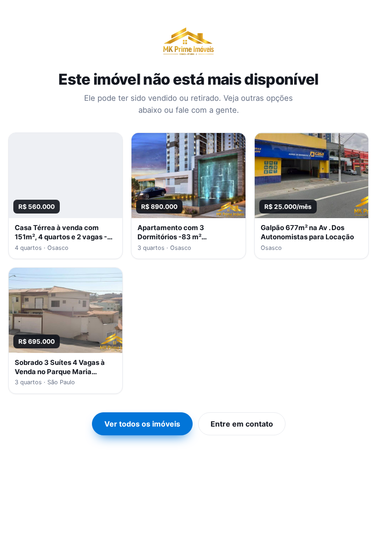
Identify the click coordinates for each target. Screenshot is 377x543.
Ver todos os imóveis (142, 423)
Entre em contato (242, 423)
